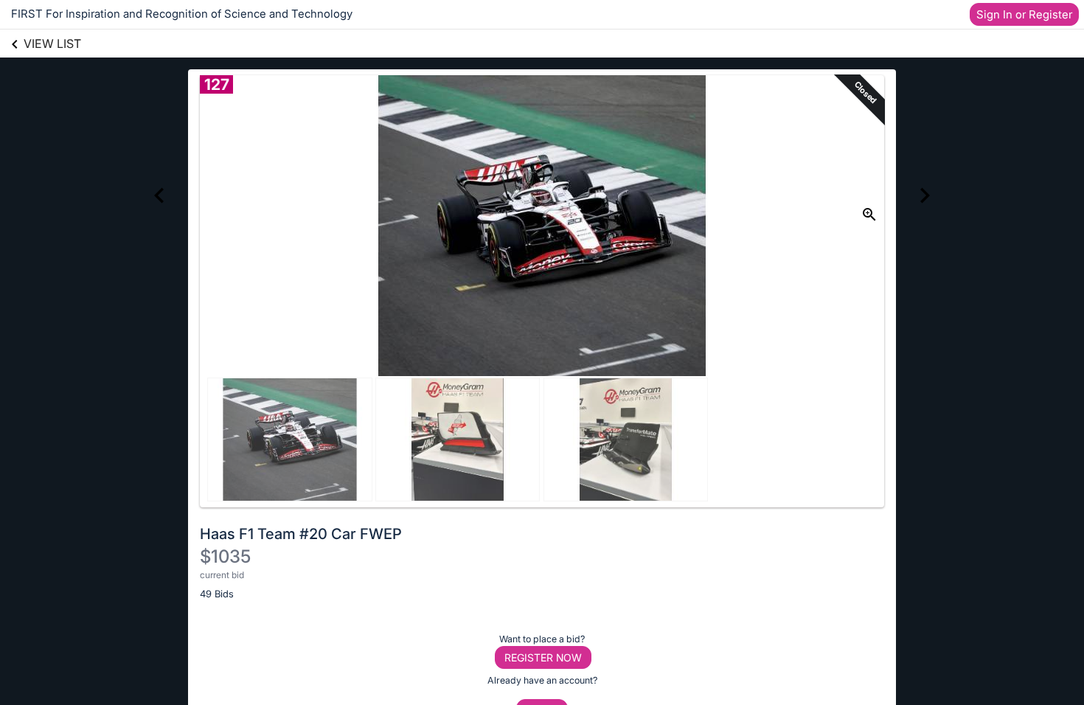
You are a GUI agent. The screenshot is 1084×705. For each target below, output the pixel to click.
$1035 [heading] (225, 556)
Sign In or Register (1024, 14)
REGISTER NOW (543, 657)
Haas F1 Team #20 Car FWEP (301, 534)
